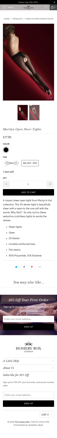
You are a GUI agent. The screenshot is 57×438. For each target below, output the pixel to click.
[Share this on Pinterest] (32, 267)
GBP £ (45, 414)
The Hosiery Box (22, 422)
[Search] (46, 7)
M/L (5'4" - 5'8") (30, 163)
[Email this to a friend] (40, 267)
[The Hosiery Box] (28, 7)
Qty (5, 178)
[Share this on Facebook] (24, 267)
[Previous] (6, 62)
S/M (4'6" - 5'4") (12, 163)
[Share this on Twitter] (16, 267)
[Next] (51, 62)
